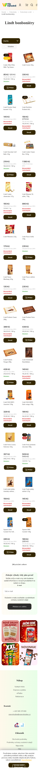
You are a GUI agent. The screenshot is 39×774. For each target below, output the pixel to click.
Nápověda (19, 746)
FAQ (19, 749)
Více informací (26, 760)
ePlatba (19, 693)
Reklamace (19, 696)
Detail (29, 86)
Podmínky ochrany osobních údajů (19, 742)
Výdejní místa (19, 687)
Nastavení (18, 767)
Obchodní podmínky (19, 739)
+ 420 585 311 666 (19, 711)
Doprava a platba (19, 690)
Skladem (11, 46)
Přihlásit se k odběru (19, 606)
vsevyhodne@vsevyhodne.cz (20, 714)
